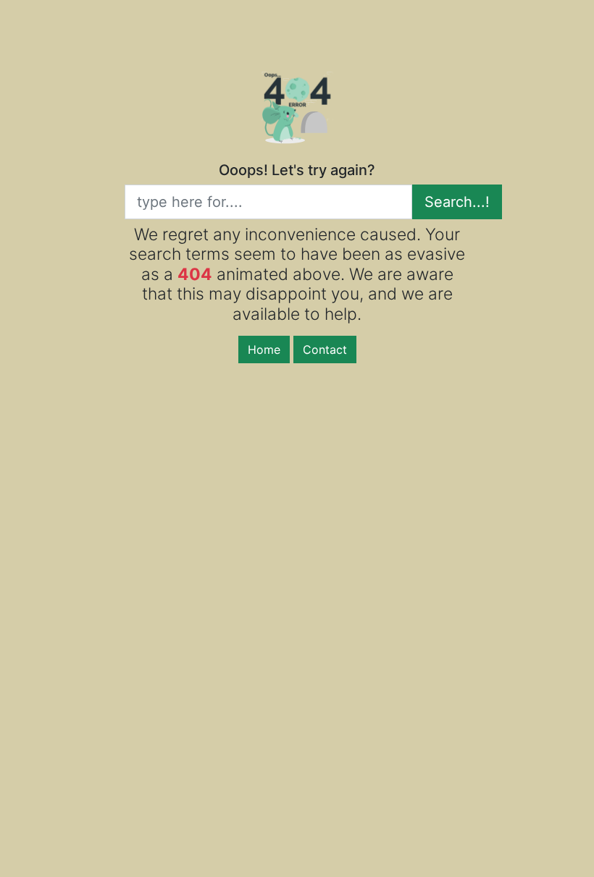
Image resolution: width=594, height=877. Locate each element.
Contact (325, 349)
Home (264, 349)
